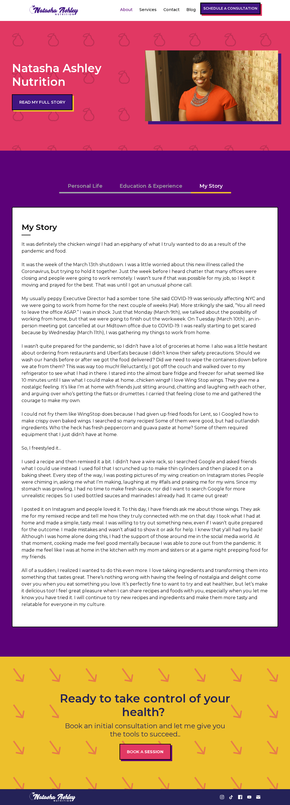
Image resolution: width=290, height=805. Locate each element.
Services (148, 9)
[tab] (85, 186)
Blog (191, 9)
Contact (171, 9)
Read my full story (42, 102)
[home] (54, 10)
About (126, 9)
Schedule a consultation (230, 8)
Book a (145, 751)
